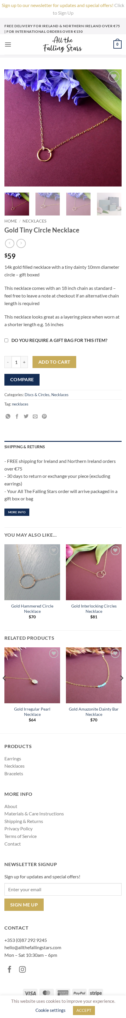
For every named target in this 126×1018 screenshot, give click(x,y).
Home (10, 221)
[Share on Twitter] (27, 416)
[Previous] (4, 690)
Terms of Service (20, 836)
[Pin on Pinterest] (45, 416)
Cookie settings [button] (50, 1010)
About (10, 806)
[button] (7, 44)
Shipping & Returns (23, 821)
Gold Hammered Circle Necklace (32, 609)
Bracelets (13, 773)
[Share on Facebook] (18, 416)
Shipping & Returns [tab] (24, 446)
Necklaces (34, 221)
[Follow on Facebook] (11, 970)
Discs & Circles (37, 394)
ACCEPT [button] (83, 1010)
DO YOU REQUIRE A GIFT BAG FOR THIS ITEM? (59, 340)
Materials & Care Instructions (34, 813)
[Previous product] (20, 243)
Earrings (12, 758)
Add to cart (54, 362)
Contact (12, 843)
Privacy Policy (18, 828)
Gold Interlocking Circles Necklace (94, 609)
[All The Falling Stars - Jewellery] (62, 44)
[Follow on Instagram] (23, 970)
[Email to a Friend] (36, 416)
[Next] (121, 690)
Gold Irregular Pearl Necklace (32, 712)
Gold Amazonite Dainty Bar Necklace (94, 712)
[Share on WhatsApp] (9, 416)
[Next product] (9, 243)
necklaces (20, 404)
